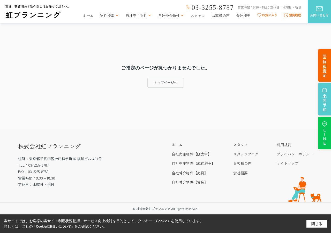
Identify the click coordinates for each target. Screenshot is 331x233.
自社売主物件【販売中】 (192, 154)
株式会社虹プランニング (49, 146)
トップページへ (165, 82)
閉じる (316, 224)
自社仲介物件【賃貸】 (190, 182)
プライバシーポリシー (295, 154)
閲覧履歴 (295, 15)
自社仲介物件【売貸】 (190, 172)
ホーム (88, 15)
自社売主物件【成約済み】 (193, 163)
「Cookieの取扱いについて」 (53, 226)
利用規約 (284, 144)
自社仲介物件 (169, 15)
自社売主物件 (136, 15)
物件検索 (107, 15)
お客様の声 (221, 15)
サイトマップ (287, 163)
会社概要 (243, 15)
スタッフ (198, 15)
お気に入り (269, 15)
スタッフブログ (246, 154)
